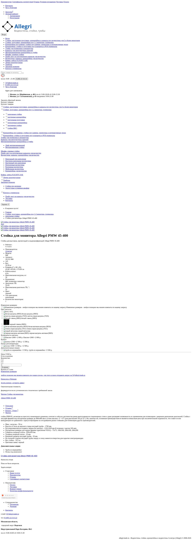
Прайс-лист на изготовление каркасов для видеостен (25, 56)
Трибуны (8, 64)
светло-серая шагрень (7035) (38, 316)
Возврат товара (15, 489)
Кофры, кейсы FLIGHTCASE (16, 60)
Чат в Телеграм (11, 8)
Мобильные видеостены (14, 169)
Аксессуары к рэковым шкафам (17, 188)
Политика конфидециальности (21, 491)
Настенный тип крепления (15, 163)
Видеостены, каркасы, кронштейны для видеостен (24, 58)
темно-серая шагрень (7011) (37, 329)
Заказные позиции (12, 66)
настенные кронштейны (17, 117)
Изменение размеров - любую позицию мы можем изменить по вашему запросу (96, 307)
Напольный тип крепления (15, 159)
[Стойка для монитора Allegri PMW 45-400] (17, 226)
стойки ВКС (12, 128)
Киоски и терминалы (13, 68)
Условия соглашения (48, 2)
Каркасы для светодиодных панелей (19, 50)
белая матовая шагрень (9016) (39, 326)
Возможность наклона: (9, 335)
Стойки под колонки (13, 186)
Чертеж (8, 413)
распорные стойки (15, 125)
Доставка (59, 2)
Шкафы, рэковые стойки (14, 54)
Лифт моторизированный (15, 145)
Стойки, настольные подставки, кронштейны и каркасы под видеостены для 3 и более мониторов (42, 40)
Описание (9, 406)
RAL (11, 312)
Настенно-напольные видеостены (18, 161)
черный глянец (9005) (17, 324)
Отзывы (36, 2)
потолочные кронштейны (17, 123)
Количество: (5, 358)
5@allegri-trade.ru (12, 514)
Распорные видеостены (14, 167)
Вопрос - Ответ (11, 411)
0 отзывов (8, 246)
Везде (7, 38)
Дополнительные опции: (10, 348)
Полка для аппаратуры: (10, 344)
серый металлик (24, 331)
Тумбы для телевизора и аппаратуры (19, 48)
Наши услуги (15, 473)
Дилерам (13, 506)
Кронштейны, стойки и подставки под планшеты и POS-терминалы (31, 46)
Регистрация (14, 18)
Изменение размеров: (9, 305)
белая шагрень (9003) (29, 314)
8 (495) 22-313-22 (10, 518)
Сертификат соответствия (19, 479)
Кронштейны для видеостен (16, 171)
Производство (6, 2)
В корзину (5, 367)
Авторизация (15, 16)
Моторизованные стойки (14, 147)
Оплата (66, 2)
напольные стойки (15, 114)
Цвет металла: (6, 309)
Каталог (7, 104)
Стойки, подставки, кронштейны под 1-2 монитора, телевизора (29, 42)
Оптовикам (14, 504)
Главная (8, 212)
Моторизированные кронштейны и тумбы (21, 52)
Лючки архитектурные (14, 62)
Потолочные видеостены (14, 165)
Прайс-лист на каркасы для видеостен (19, 196)
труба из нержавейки (40, 350)
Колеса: (4, 339)
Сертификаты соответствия (22, 2)
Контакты (9, 6)
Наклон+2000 (32, 337)
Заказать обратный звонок (11, 100)
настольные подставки (16, 120)
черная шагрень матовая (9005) (41, 333)
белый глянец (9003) (29, 318)
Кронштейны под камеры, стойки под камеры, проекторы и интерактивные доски (36, 44)
